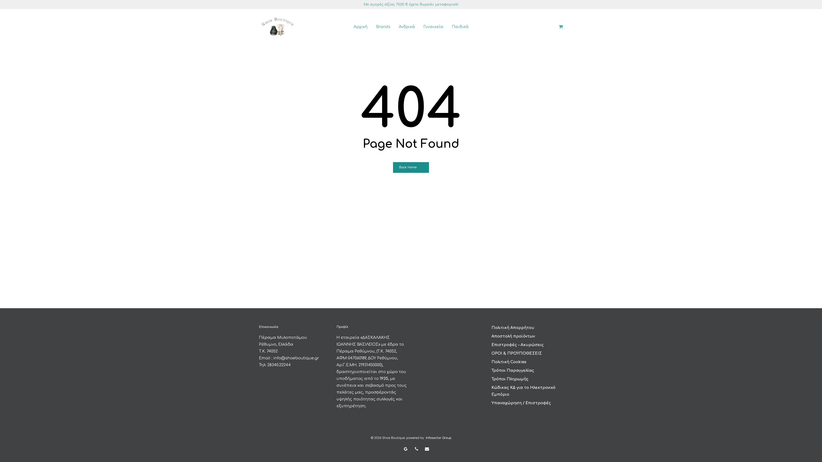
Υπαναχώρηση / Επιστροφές (521, 403)
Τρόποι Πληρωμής (510, 379)
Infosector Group (438, 438)
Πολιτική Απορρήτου (512, 328)
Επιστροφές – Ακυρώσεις (517, 345)
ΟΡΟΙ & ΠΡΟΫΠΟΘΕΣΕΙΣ (516, 353)
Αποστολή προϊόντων (513, 336)
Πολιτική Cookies (508, 362)
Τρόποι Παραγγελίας (512, 370)
